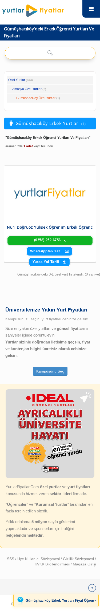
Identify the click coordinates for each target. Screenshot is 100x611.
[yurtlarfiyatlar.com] (41, 9)
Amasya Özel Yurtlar (27, 89)
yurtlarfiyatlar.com (91, 9)
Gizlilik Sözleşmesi (79, 559)
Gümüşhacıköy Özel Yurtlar (35, 98)
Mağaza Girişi (84, 564)
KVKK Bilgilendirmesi (53, 564)
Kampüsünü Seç (50, 371)
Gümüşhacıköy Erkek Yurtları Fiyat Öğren (61, 600)
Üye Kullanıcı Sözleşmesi (39, 559)
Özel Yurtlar (16, 80)
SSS (11, 559)
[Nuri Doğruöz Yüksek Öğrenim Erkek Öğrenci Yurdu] (50, 192)
